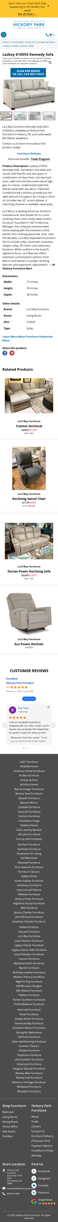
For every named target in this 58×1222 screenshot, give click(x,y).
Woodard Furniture (29, 1091)
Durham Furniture (29, 844)
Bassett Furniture (29, 798)
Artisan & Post (29, 780)
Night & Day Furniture (29, 981)
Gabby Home (29, 876)
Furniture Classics (29, 871)
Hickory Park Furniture (20, 683)
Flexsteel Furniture (29, 862)
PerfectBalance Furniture (29, 1004)
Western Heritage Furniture (29, 1082)
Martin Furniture (29, 967)
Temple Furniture (29, 1050)
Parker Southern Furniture (29, 999)
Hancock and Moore (29, 889)
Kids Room (8, 1131)
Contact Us (38, 1131)
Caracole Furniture (29, 811)
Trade (34, 1121)
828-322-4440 (13, 1193)
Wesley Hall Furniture (29, 1077)
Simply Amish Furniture (29, 1018)
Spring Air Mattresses (29, 1032)
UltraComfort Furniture (29, 1059)
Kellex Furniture (29, 927)
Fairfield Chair (29, 858)
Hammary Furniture (29, 885)
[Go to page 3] (31, 748)
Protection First (40, 1140)
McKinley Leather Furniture (29, 972)
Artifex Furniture (29, 775)
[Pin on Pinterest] (12, 353)
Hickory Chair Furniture (29, 899)
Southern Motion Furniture (29, 1027)
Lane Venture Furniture (29, 940)
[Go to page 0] (23, 748)
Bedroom (8, 1112)
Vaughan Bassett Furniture (29, 1068)
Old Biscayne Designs (29, 986)
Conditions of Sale (42, 1150)
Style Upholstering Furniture (29, 1041)
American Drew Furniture (29, 771)
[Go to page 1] (26, 748)
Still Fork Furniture (29, 1036)
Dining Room (10, 1121)
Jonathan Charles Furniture (29, 921)
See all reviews (29, 698)
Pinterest (43, 1192)
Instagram (44, 1178)
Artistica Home (29, 784)
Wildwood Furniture (29, 1086)
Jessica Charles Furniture (29, 912)
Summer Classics (29, 1046)
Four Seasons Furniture (29, 867)
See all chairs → (27, 14)
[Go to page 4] (34, 748)
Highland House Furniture (29, 903)
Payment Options (42, 1145)
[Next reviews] (53, 724)
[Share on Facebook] (4, 353)
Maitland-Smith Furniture (29, 963)
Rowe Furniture (29, 1014)
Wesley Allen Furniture (29, 1073)
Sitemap (36, 1155)
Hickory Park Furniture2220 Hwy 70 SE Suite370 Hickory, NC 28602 (14, 1177)
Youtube (43, 1185)
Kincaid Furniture (29, 931)
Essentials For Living (29, 853)
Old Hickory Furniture (29, 990)
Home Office (10, 1126)
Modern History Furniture (29, 976)
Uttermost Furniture (29, 1064)
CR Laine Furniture (29, 834)
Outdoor (7, 1136)
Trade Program (40, 159)
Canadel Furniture (29, 807)
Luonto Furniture (29, 958)
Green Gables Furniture (29, 880)
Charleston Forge (29, 820)
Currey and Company (29, 839)
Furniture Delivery (29, 153)
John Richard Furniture (29, 916)
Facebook (44, 1171)
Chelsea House (29, 825)
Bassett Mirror (29, 802)
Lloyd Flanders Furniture (29, 954)
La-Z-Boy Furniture (29, 421)
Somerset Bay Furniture (29, 1023)
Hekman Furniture (29, 894)
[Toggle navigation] (3, 34)
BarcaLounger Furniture (29, 789)
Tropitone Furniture (29, 1055)
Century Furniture (29, 816)
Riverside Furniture (29, 1009)
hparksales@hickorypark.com (21, 1188)
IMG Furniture (29, 907)
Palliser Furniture (29, 995)
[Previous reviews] (5, 724)
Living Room (9, 1117)
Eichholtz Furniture (29, 849)
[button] (50, 62)
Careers (36, 1126)
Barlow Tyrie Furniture (29, 793)
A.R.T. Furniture (29, 761)
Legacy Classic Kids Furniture (29, 949)
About (35, 1116)
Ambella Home (29, 766)
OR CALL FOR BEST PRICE (28, 72)
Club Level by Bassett (29, 829)
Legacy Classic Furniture (29, 945)
